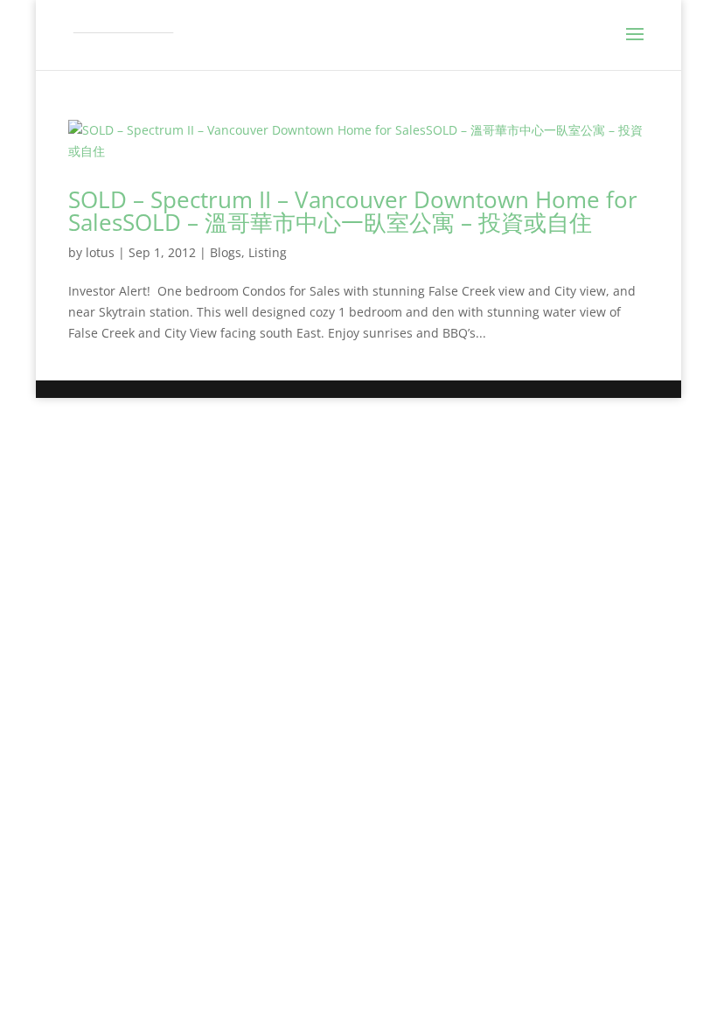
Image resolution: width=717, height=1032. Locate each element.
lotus (100, 252)
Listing (267, 252)
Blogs (225, 252)
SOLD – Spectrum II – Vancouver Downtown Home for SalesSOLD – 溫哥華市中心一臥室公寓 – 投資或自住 (352, 211)
